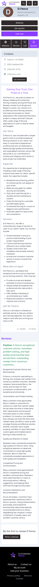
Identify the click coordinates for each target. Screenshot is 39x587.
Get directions (19, 79)
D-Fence (23, 9)
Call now (19, 34)
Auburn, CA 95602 (15, 59)
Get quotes (19, 28)
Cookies (19, 578)
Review (16, 45)
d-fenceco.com (14, 74)
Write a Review (11, 537)
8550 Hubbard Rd (15, 64)
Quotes (33, 45)
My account (19, 567)
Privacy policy (13, 575)
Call (25, 45)
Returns (28, 575)
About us (12, 564)
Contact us (26, 564)
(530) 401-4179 (13, 69)
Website (19, 22)
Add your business (19, 570)
